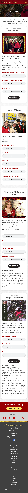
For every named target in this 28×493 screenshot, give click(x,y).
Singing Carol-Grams (14, 447)
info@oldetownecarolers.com (14, 437)
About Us (14, 478)
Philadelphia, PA (14, 466)
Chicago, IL (14, 462)
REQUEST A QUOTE (14, 408)
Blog (14, 480)
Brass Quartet (14, 451)
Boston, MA (14, 460)
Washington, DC (14, 469)
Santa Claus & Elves (14, 453)
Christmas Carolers (14, 445)
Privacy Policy (14, 482)
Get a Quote (14, 474)
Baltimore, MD (14, 458)
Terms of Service (14, 484)
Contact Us (14, 476)
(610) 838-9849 (14, 433)
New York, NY (14, 464)
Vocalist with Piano (14, 449)
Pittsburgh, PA (14, 467)
